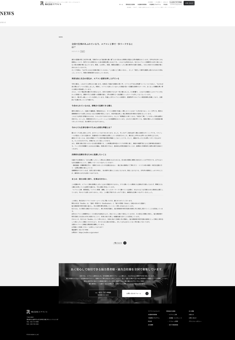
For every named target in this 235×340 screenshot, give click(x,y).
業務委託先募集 (130, 4)
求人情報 (158, 2)
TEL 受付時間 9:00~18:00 (103, 293)
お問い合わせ (189, 3)
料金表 (165, 4)
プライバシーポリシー (195, 321)
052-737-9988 (175, 2)
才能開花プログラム (155, 4)
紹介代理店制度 (173, 325)
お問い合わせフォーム (133, 293)
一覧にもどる (117, 243)
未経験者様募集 (142, 4)
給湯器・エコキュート (175, 318)
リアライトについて (176, 4)
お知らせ (165, 2)
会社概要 (150, 2)
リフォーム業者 (173, 321)
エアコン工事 (173, 314)
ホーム (121, 4)
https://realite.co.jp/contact (88, 232)
